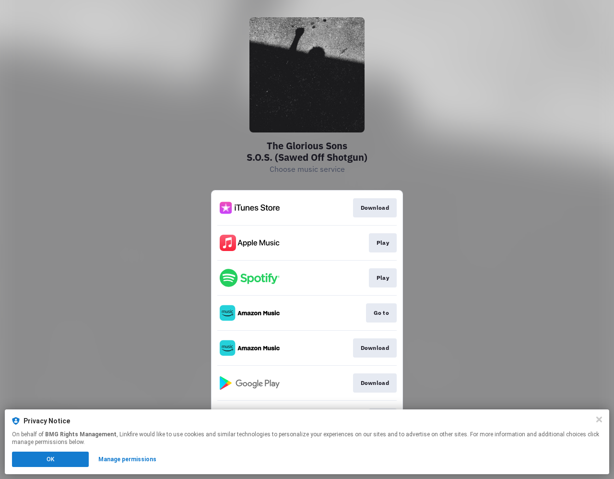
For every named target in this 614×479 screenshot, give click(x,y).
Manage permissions (127, 459)
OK (50, 459)
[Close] (599, 419)
